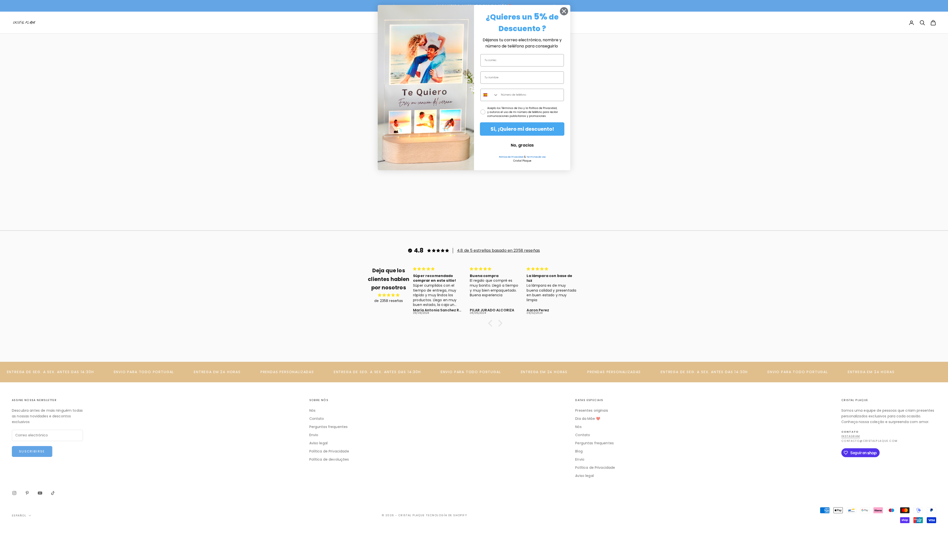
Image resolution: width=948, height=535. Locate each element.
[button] (491, 323)
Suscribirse (32, 451)
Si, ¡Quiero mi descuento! (522, 129)
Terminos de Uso (536, 156)
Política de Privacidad (511, 156)
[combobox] (489, 95)
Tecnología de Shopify (446, 515)
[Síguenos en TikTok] (52, 493)
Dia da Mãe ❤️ (587, 418)
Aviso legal (318, 443)
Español (19, 515)
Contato (316, 418)
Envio (313, 434)
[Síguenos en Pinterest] (27, 493)
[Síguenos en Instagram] (14, 493)
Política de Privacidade (329, 451)
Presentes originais (591, 410)
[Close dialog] (564, 11)
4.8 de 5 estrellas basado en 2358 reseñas (498, 250)
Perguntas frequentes (328, 426)
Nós (312, 410)
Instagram (850, 436)
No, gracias (522, 145)
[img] (388, 295)
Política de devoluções (329, 459)
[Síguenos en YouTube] (40, 493)
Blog (579, 451)
